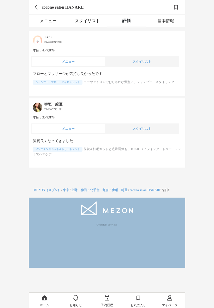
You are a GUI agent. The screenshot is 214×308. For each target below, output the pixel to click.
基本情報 (165, 21)
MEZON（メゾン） (47, 190)
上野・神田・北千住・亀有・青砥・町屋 (99, 190)
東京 (66, 190)
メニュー (48, 21)
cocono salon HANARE (145, 190)
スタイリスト (87, 21)
